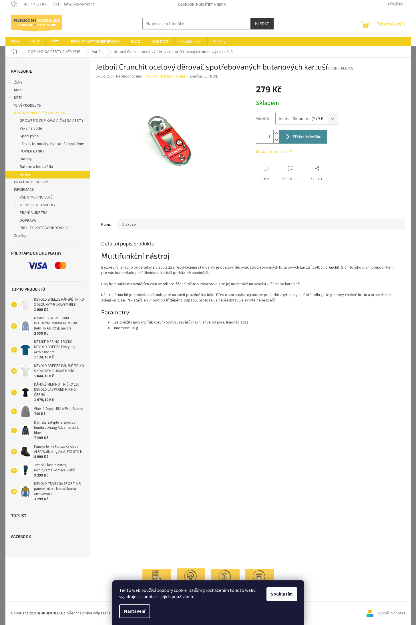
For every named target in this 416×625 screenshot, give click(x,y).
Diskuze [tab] (129, 224)
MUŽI (18, 90)
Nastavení (134, 611)
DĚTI (18, 98)
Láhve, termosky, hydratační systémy (52, 144)
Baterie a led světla (36, 167)
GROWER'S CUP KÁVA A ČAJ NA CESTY (51, 121)
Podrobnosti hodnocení (165, 76)
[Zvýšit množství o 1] (276, 133)
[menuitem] (15, 41)
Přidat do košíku (307, 136)
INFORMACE (24, 190)
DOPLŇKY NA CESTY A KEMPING (40, 113)
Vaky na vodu (31, 128)
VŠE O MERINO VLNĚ (36, 197)
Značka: (204, 76)
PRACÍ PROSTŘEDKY (31, 182)
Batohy (26, 159)
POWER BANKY (32, 151)
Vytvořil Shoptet (391, 613)
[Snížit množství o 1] (276, 140)
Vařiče (25, 174)
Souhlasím (282, 594)
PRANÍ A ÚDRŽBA (33, 213)
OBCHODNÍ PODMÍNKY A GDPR (202, 4)
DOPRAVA (28, 220)
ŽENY (18, 82)
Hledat (262, 23)
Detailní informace (271, 151)
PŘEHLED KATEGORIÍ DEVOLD (44, 228)
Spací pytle (29, 136)
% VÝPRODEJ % (27, 105)
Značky (20, 236)
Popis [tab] (106, 224)
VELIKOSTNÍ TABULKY (37, 205)
